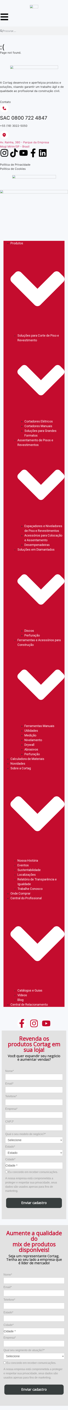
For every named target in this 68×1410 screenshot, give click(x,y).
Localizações (26, 874)
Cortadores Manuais (38, 426)
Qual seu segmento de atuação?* (24, 1350)
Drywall (29, 745)
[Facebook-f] (33, 153)
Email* (9, 1083)
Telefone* (11, 1096)
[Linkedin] (42, 153)
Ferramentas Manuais (39, 726)
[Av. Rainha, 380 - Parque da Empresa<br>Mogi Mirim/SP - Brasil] (4, 134)
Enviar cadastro (34, 1202)
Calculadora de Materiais (27, 759)
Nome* (9, 1071)
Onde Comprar (20, 893)
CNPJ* (9, 1121)
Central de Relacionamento (29, 1004)
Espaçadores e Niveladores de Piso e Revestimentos (43, 528)
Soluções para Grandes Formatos (40, 433)
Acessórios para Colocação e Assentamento (43, 538)
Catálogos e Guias (29, 990)
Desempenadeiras (37, 545)
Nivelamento (33, 740)
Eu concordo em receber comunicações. (32, 1172)
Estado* (10, 1146)
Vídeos (22, 995)
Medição (30, 735)
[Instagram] (4, 153)
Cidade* (10, 1159)
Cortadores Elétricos (38, 421)
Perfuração (32, 635)
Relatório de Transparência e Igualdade (37, 881)
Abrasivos (31, 749)
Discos (29, 630)
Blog (20, 1000)
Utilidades (31, 730)
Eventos (23, 865)
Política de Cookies (13, 168)
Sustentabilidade (29, 870)
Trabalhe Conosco (30, 889)
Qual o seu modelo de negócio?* (25, 1134)
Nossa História (27, 860)
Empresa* (11, 1108)
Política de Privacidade (15, 164)
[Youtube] (23, 153)
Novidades (17, 763)
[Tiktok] (14, 153)
